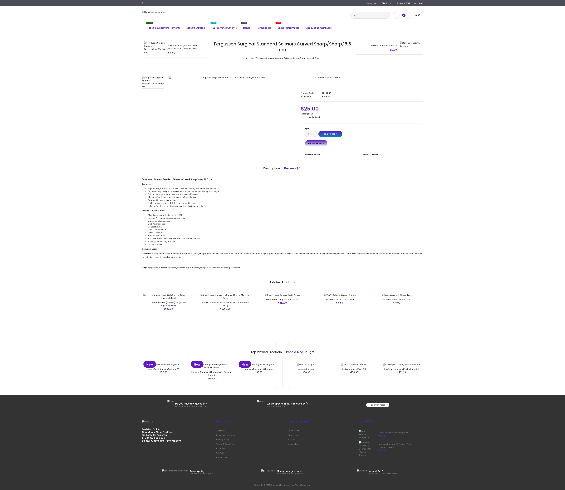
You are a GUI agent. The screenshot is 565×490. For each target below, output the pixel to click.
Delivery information (225, 435)
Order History (294, 435)
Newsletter (293, 444)
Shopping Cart (403, 3)
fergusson (153, 267)
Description (271, 168)
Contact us (221, 448)
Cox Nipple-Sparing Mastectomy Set (401, 369)
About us (220, 430)
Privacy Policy (222, 439)
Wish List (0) (387, 3)
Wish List (291, 439)
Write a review (333, 77)
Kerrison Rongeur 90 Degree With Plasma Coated (211, 374)
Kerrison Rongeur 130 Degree (259, 369)
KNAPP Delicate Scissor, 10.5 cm (339, 299)
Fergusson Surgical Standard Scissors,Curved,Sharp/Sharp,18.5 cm (288, 58)
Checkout (418, 3)
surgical (163, 267)
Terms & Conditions (225, 444)
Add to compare (370, 154)
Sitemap (220, 452)
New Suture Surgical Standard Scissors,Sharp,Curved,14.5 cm (182, 47)
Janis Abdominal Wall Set (354, 369)
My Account (372, 3)
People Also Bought (300, 352)
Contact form (378, 405)
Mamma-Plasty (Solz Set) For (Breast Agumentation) (168, 304)
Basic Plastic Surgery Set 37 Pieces (282, 299)
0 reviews (319, 77)
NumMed (250, 58)
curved (189, 267)
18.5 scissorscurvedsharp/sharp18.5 (223, 267)
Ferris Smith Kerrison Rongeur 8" (163, 369)
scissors (181, 267)
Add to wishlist (312, 154)
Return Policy (222, 457)
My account (293, 430)
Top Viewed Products (266, 352)
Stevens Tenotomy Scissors (384, 45)
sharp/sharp (200, 267)
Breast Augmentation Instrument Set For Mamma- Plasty (225, 304)
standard (172, 267)
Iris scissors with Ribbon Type (397, 299)
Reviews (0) (293, 168)
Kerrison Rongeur (306, 369)
